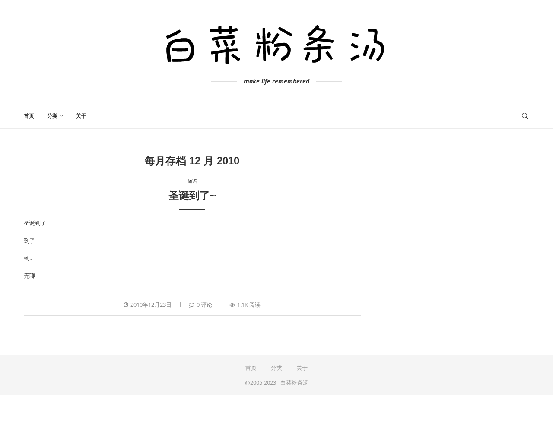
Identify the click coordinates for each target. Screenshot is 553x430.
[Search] (525, 115)
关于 (81, 116)
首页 (29, 116)
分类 (52, 116)
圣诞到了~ (192, 195)
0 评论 (204, 304)
